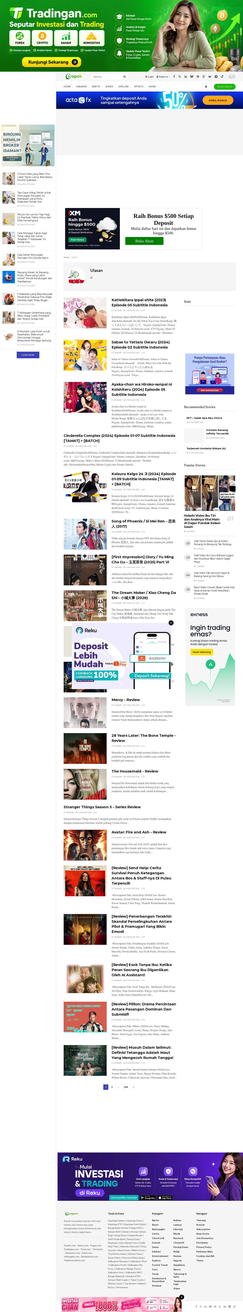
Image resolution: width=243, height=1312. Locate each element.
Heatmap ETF (115, 1224)
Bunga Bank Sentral (118, 1227)
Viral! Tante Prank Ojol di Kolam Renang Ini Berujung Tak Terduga (212, 543)
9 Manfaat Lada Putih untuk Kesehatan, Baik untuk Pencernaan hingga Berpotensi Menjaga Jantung (34, 336)
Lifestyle (178, 1229)
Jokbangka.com (71, 1256)
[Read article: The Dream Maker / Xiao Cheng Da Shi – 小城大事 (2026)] (85, 605)
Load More (28, 355)
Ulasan (118, 310)
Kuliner (177, 1220)
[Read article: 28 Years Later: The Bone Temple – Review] (85, 748)
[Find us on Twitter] (179, 77)
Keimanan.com (72, 1252)
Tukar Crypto (137, 1279)
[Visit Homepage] (74, 76)
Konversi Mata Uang (133, 1257)
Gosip (155, 1273)
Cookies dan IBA (205, 1256)
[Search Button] (125, 76)
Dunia (155, 1247)
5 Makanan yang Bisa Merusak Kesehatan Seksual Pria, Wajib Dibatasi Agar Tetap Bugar (34, 297)
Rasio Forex (124, 1250)
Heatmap (112, 1242)
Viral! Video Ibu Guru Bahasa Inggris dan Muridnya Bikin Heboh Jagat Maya (213, 558)
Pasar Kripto (114, 1257)
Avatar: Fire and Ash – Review (139, 832)
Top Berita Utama (117, 1253)
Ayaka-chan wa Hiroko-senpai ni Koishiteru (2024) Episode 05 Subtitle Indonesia (142, 389)
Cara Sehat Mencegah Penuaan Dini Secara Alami (32, 256)
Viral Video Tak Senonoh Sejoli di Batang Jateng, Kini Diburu (211, 574)
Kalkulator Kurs (116, 1272)
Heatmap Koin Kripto (135, 1224)
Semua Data (133, 1239)
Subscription (203, 1229)
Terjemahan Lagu (179, 1282)
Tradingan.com (71, 1249)
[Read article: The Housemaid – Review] (85, 784)
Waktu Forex (138, 1250)
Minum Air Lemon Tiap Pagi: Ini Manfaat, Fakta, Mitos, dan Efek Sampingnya (34, 217)
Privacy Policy (203, 1247)
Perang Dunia (180, 1247)
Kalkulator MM (133, 1272)
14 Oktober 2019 (195, 422)
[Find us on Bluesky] (191, 77)
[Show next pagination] (133, 1087)
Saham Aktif (114, 1231)
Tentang (201, 1220)
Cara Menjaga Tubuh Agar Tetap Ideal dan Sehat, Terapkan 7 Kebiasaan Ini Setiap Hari (32, 238)
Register (163, 76)
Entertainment (160, 1256)
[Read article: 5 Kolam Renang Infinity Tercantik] (194, 435)
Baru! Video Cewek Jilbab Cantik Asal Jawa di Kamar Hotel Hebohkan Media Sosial (214, 590)
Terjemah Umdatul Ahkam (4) (206, 448)
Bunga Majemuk (116, 1276)
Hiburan (81, 86)
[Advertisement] (28, 100)
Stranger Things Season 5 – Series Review (102, 807)
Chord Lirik (158, 1238)
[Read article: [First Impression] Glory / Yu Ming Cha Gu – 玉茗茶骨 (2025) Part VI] (85, 570)
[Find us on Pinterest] (198, 77)
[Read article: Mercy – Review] (85, 712)
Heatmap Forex (134, 1220)
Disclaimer (202, 1242)
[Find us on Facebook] (174, 77)
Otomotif (178, 1242)
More (152, 86)
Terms (199, 1260)
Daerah (156, 1242)
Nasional (178, 1238)
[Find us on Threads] (203, 77)
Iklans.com (83, 1245)
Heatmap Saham (116, 1220)
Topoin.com (70, 1245)
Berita (96, 86)
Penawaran (122, 1287)
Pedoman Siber (204, 1251)
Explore (124, 86)
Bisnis (109, 86)
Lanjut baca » (85, 1232)
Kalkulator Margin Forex (128, 1268)
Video (176, 1288)
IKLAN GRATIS (225, 86)
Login (150, 76)
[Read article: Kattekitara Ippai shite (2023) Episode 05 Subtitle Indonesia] (85, 313)
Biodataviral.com (89, 1256)
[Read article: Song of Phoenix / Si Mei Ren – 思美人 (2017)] (85, 534)
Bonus (111, 1287)
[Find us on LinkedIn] (185, 77)
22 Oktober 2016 (195, 453)
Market (142, 1283)
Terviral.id (97, 1249)
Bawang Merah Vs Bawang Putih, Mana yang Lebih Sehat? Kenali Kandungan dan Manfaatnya (34, 277)
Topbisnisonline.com (74, 1260)
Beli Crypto (122, 1279)
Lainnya (177, 1224)
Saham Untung (129, 1231)
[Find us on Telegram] (216, 77)
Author (75, 257)
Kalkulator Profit (117, 1265)
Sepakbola (179, 1265)
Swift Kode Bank (116, 1239)
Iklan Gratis (202, 1233)
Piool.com (86, 1249)
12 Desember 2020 (216, 438)
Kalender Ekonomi (129, 1246)
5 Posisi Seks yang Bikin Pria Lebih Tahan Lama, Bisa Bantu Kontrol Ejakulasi (34, 176)
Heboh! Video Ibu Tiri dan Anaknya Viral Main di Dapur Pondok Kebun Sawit (202, 521)
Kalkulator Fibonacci (118, 1261)
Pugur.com (95, 1245)
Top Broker (130, 1283)
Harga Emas (120, 1235)
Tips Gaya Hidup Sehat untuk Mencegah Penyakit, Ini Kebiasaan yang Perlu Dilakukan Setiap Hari (34, 197)
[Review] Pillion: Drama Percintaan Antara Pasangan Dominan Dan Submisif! (144, 1009)
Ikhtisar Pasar (135, 1253)
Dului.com (87, 1252)
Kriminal (156, 1285)
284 (126, 1087)
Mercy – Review (126, 700)
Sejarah (177, 1260)
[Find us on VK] (209, 77)
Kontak (200, 1224)
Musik (176, 1233)
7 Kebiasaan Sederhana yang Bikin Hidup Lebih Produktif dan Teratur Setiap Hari (34, 315)
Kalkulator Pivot (138, 1261)
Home (67, 86)
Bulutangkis (158, 1229)
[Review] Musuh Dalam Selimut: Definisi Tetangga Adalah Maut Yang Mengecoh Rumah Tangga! (142, 1052)
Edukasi (156, 1251)
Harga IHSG (136, 1227)
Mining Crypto (115, 1283)
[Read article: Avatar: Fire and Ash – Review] (85, 845)
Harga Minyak (135, 1235)
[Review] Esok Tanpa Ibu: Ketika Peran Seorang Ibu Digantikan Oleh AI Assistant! (142, 969)
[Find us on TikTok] (222, 77)
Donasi (112, 1279)
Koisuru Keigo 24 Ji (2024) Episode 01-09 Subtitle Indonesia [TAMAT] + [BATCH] (144, 479)
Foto (155, 1269)
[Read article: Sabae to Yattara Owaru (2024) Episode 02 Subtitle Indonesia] (85, 355)
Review (177, 1256)
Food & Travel (160, 1265)
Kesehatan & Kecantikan (159, 1280)
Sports (138, 86)
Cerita (155, 1233)
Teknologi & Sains (180, 1275)
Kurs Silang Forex (128, 1242)
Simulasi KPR (133, 1276)
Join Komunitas (204, 1238)
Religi (176, 1251)
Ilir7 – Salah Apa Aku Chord (204, 418)
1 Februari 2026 (132, 310)
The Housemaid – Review (135, 771)
